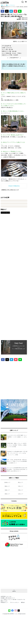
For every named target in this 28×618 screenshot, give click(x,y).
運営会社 (23, 602)
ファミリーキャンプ (5, 212)
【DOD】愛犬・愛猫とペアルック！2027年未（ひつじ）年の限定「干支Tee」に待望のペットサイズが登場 (17, 445)
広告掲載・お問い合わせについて (8, 598)
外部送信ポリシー (4, 602)
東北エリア (20, 482)
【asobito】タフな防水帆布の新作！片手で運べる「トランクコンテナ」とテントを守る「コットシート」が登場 (17, 453)
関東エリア (7, 486)
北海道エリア (7, 482)
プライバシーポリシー (14, 602)
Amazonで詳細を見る (14, 186)
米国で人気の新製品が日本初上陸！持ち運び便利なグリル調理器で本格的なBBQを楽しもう (13, 66)
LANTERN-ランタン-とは (6, 596)
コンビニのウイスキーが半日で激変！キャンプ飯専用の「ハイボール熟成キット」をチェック (17, 436)
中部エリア (20, 486)
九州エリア (20, 494)
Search (22, 1)
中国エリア (20, 490)
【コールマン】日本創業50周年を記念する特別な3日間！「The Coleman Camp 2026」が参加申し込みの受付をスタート (17, 469)
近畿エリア (7, 490)
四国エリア (7, 494)
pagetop (14, 591)
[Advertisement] (14, 278)
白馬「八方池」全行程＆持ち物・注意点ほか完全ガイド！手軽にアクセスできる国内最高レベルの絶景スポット (17, 461)
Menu (25, 1)
